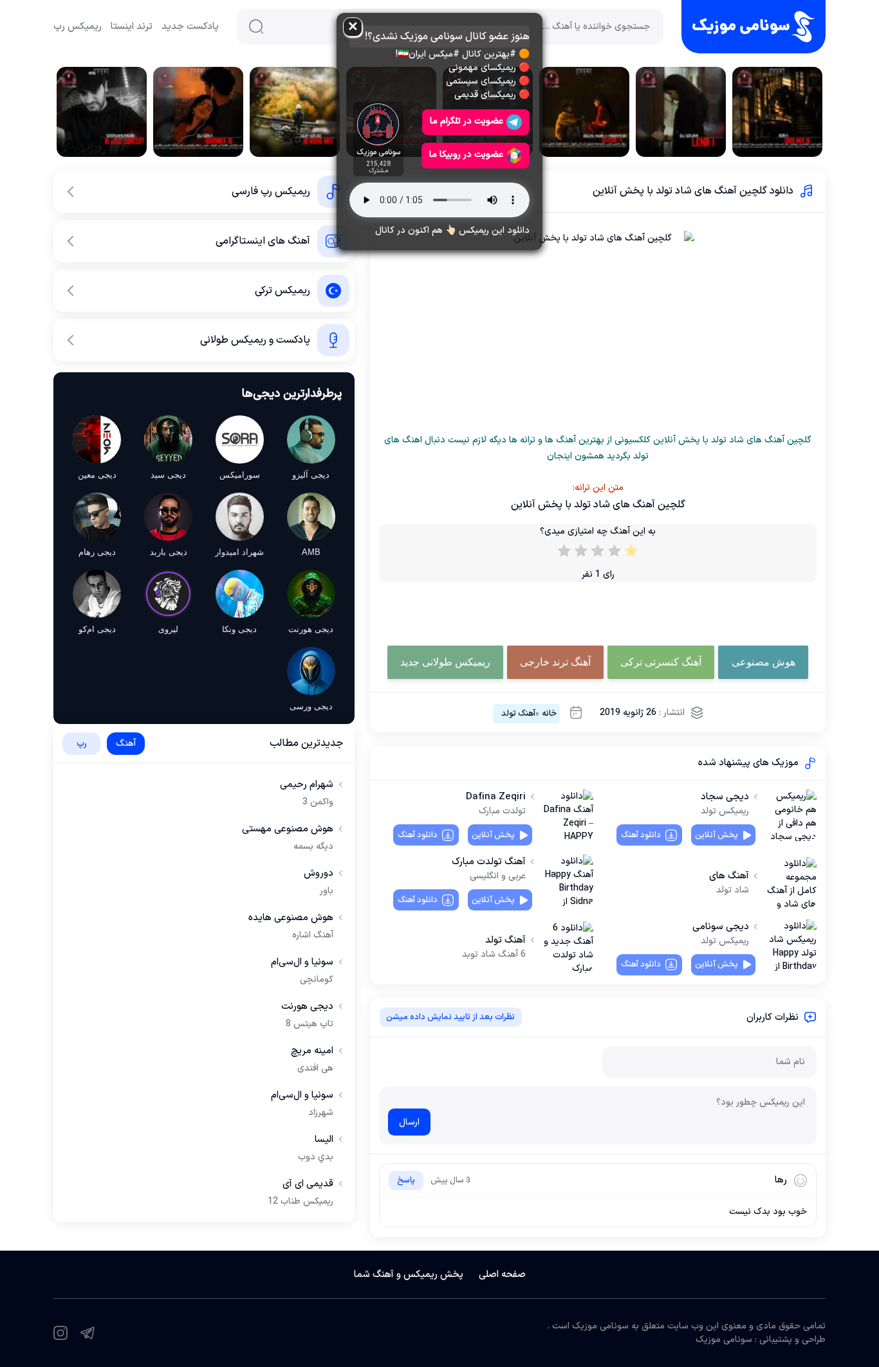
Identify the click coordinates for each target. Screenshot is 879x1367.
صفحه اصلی (502, 1274)
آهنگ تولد (518, 713)
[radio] (631, 553)
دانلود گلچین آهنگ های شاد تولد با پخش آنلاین (693, 191)
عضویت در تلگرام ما (466, 121)
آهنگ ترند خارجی (555, 661)
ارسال (409, 1122)
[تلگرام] (87, 1333)
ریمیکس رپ (77, 26)
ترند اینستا (132, 26)
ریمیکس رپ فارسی (271, 191)
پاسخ (406, 1180)
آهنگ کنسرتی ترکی (660, 661)
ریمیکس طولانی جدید (445, 661)
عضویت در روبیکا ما (466, 154)
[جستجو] (256, 26)
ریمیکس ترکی (282, 290)
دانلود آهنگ (641, 835)
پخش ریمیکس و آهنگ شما (408, 1274)
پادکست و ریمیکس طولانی (255, 340)
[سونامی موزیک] (753, 26)
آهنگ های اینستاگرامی (263, 241)
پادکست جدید (190, 26)
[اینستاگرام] (60, 1333)
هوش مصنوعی (763, 661)
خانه (549, 713)
